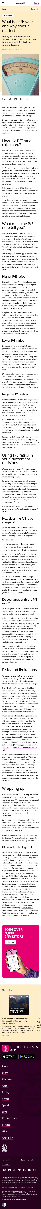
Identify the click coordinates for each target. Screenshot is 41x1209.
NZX (31, 1187)
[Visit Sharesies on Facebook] (24, 1170)
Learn (4, 9)
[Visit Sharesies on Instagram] (4, 1170)
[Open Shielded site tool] (4, 1205)
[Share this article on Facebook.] (21, 99)
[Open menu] (3, 3)
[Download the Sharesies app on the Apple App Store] (9, 1056)
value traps (26, 376)
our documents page (15, 1196)
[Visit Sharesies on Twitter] (19, 1170)
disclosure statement (22, 1182)
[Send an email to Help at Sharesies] (34, 1170)
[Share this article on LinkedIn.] (16, 99)
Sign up (11, 942)
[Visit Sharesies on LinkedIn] (9, 1170)
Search (33, 9)
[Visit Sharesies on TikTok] (14, 1170)
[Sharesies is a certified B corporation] (4, 1148)
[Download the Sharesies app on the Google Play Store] (26, 1056)
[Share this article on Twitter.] (10, 99)
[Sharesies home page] (20, 3)
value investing (28, 125)
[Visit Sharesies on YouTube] (29, 1170)
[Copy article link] (27, 99)
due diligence (27, 822)
